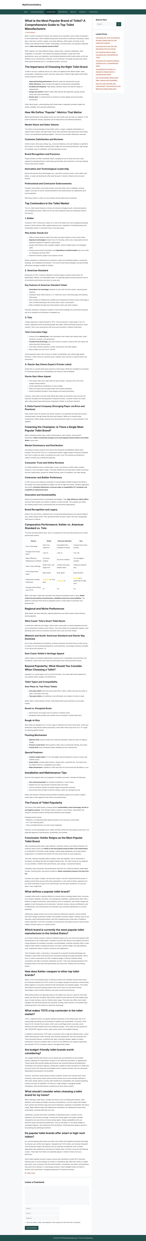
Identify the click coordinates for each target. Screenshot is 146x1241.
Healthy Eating (51, 12)
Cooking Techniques (37, 12)
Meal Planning (63, 12)
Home (26, 12)
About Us (73, 12)
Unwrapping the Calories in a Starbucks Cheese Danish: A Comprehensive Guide (105, 71)
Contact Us (82, 12)
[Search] (118, 24)
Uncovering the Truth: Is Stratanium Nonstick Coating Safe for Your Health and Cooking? (108, 40)
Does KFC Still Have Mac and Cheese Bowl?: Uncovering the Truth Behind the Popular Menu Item (108, 86)
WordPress (89, 1238)
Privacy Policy (93, 12)
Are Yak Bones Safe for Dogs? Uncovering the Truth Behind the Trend (107, 54)
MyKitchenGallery (31, 4)
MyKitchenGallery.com (71, 1238)
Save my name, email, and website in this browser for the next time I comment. (54, 1222)
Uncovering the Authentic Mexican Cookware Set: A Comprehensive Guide (107, 63)
